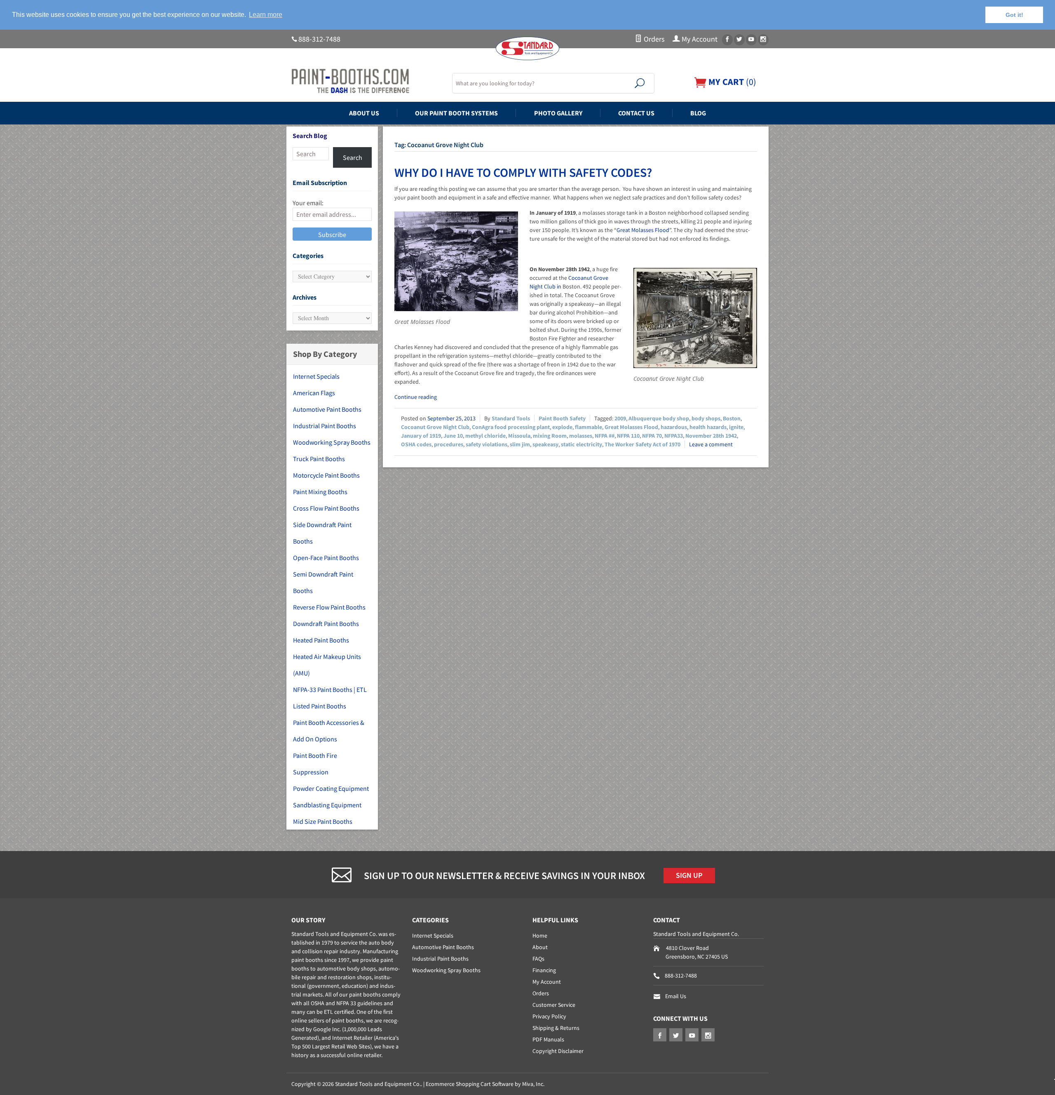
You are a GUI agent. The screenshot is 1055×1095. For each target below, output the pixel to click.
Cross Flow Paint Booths (326, 508)
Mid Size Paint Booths (322, 821)
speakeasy (545, 444)
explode (562, 427)
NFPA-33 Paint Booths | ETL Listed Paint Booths (330, 697)
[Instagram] (763, 39)
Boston (732, 418)
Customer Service (553, 1004)
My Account (698, 39)
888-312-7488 (319, 39)
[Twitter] (739, 39)
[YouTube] (751, 39)
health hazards (708, 427)
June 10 (453, 435)
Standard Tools (511, 418)
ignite (736, 427)
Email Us (675, 996)
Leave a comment (711, 444)
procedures (448, 444)
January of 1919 (421, 435)
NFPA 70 (652, 435)
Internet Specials (316, 376)
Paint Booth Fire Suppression (315, 763)
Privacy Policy (549, 1016)
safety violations (486, 444)
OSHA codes (416, 444)
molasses (580, 435)
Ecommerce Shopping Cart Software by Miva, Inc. (485, 1084)
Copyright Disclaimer (558, 1051)
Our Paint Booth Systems (456, 113)
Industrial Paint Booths (324, 426)
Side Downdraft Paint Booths (322, 533)
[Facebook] (727, 39)
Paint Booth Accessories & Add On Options (328, 730)
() (731, 81)
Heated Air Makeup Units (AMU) (327, 664)
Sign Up (689, 875)
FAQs (538, 958)
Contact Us (636, 113)
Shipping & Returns (555, 1028)
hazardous (674, 427)
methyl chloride (485, 435)
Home (539, 935)
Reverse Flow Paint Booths (329, 607)
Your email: (308, 203)
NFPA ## (604, 435)
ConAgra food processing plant (511, 427)
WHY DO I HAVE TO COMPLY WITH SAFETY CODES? (523, 172)
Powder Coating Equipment (331, 788)
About (540, 947)
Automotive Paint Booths (327, 409)
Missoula (519, 435)
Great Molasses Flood (643, 230)
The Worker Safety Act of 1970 (642, 444)
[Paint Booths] (366, 81)
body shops (706, 418)
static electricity (581, 444)
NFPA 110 (628, 435)
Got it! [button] (1014, 15)
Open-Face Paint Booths (326, 557)
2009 (620, 418)
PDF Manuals (548, 1039)
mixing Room (550, 435)
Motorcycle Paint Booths (326, 475)
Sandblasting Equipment (327, 805)
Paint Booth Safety (562, 418)
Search (352, 157)
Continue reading (415, 397)
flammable (588, 427)
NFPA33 (673, 435)
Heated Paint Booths (321, 640)
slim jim (520, 444)
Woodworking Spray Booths (331, 442)
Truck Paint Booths (319, 459)
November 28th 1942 (711, 435)
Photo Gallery (558, 113)
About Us (364, 113)
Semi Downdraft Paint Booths (323, 582)
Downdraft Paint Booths (326, 623)
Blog (698, 113)
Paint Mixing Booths (320, 492)
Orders (653, 39)
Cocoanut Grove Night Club (435, 427)
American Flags (314, 393)
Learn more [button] (265, 14)
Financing (544, 970)
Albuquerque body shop (658, 418)
